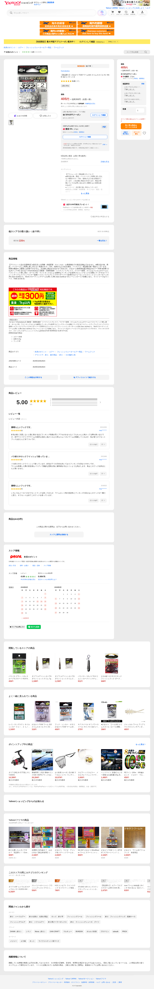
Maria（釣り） (40, 931)
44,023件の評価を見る (28, 579)
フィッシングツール (93, 916)
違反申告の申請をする (100, 217)
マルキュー (67, 931)
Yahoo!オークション (86, 979)
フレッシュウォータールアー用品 (38, 47)
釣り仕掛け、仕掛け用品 (38, 916)
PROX (124, 931)
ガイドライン (75, 982)
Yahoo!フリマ (101, 979)
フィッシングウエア (17, 922)
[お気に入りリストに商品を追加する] (144, 133)
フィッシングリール (74, 916)
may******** (103, 430)
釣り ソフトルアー (36, 922)
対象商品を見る (90, 103)
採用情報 (91, 982)
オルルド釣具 (92, 931)
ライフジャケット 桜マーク (48, 941)
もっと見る (140, 744)
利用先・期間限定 (79, 132)
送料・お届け (24, 565)
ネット (32, 941)
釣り (61, 355)
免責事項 (84, 982)
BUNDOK (79, 931)
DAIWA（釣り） (16, 931)
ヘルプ (147, 8)
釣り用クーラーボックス (57, 922)
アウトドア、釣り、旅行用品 (46, 355)
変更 (142, 84)
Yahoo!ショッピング (55, 979)
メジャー (13, 941)
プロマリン (105, 931)
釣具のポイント (10, 47)
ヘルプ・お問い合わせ (103, 982)
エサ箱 (23, 941)
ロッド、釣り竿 (57, 916)
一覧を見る (101, 241)
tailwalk (115, 931)
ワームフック (59, 47)
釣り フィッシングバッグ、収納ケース (120, 916)
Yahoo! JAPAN (112, 8)
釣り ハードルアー (17, 916)
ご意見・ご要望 (117, 982)
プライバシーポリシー (39, 982)
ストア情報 (47, 565)
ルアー (20, 47)
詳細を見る (105, 162)
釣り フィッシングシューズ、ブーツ (85, 922)
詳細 (104, 144)
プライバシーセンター (55, 982)
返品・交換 (36, 565)
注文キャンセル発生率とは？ (47, 579)
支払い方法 (12, 565)
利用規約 (67, 982)
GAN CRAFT (55, 931)
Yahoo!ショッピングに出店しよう (131, 8)
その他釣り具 (70, 355)
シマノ (28, 931)
